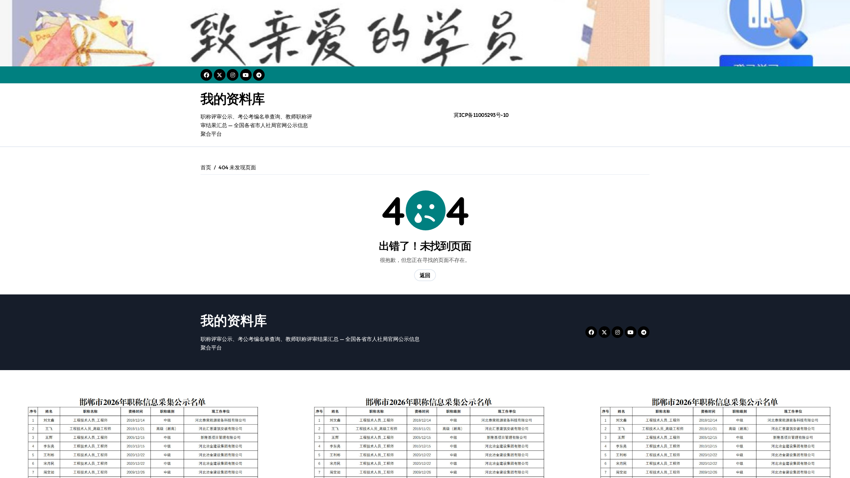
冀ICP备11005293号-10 (481, 115)
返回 (425, 275)
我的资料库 (233, 98)
